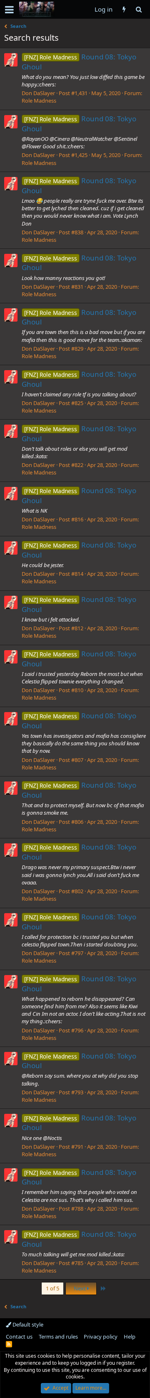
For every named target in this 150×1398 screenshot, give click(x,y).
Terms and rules (58, 1336)
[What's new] (124, 9)
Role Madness (39, 100)
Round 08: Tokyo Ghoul (79, 1061)
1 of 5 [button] (52, 1288)
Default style (27, 1324)
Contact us (19, 1336)
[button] (9, 9)
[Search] (138, 9)
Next (80, 1288)
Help (129, 1336)
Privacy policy (101, 1336)
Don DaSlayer (38, 93)
